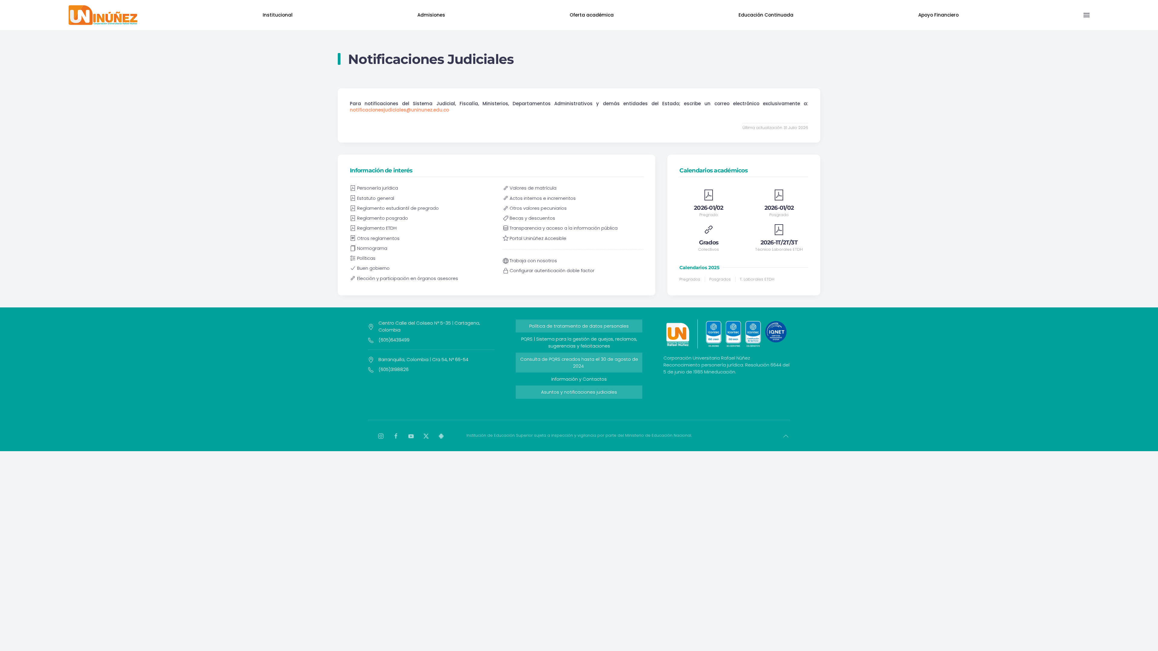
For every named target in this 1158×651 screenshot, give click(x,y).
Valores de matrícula (533, 188)
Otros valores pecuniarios (538, 208)
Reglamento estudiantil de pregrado (398, 208)
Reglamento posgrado (382, 218)
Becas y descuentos (532, 218)
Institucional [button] (278, 15)
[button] (1086, 15)
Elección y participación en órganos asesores (407, 278)
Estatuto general (375, 198)
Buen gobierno (373, 268)
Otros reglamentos (378, 238)
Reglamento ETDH (377, 228)
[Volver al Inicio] (103, 15)
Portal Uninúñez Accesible (538, 238)
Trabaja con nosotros (533, 260)
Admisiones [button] (431, 15)
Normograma (372, 248)
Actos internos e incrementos (543, 198)
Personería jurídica (377, 188)
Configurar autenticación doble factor (552, 270)
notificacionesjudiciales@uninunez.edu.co (399, 110)
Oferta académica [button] (592, 15)
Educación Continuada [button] (766, 15)
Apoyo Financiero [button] (938, 15)
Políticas (366, 258)
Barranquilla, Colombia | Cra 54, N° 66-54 (423, 359)
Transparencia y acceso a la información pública (564, 228)
